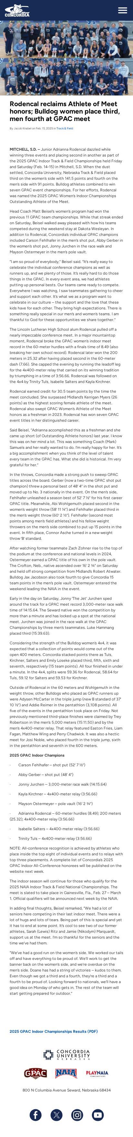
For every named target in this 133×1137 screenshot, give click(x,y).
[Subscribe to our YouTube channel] (97, 1115)
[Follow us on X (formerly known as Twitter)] (56, 1115)
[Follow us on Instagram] (76, 1115)
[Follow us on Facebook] (35, 1115)
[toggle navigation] (122, 10)
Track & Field (64, 128)
